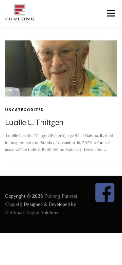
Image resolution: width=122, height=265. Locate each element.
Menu (110, 13)
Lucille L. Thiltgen (34, 122)
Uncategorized (24, 109)
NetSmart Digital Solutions (32, 212)
